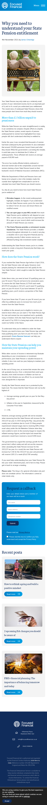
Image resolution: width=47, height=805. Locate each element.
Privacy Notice (24, 532)
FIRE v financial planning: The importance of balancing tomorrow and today (22, 682)
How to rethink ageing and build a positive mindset (21, 586)
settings (27, 796)
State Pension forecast (21, 336)
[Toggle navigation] (43, 5)
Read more (11, 594)
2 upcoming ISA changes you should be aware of (22, 633)
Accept (7, 801)
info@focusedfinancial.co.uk (27, 739)
